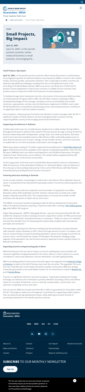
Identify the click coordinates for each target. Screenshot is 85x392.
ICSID (56, 324)
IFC (49, 324)
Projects (29, 353)
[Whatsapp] (46, 334)
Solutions (29, 348)
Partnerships (54, 348)
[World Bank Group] (11, 314)
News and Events (16, 20)
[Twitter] (53, 334)
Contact (29, 343)
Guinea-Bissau (14, 272)
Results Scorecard (74, 343)
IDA (43, 324)
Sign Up (10, 369)
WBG (29, 324)
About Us (7, 343)
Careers (6, 353)
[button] (81, 7)
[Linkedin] (32, 334)
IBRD (36, 324)
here (29, 389)
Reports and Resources (58, 353)
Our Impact (53, 343)
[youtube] (39, 334)
